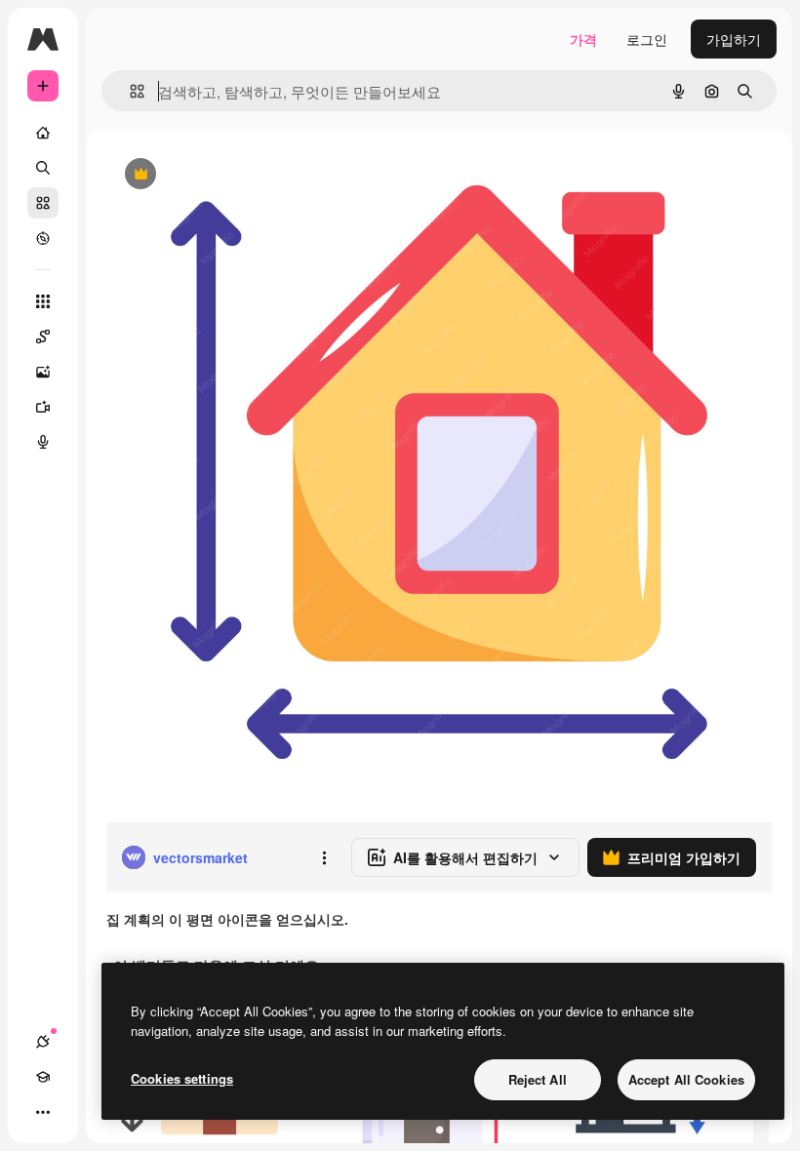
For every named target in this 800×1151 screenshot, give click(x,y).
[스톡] (43, 202)
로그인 (646, 39)
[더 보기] (43, 1112)
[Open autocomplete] (129, 91)
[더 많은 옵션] (323, 857)
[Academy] (43, 1076)
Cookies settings (182, 1078)
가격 (583, 39)
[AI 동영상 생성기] (43, 406)
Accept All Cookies (686, 1079)
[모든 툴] (43, 301)
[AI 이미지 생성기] (43, 371)
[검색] (43, 167)
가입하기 (733, 39)
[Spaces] (43, 336)
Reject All (537, 1079)
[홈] (43, 132)
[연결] (43, 1041)
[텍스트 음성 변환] (43, 441)
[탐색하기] (43, 238)
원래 (217, 175)
